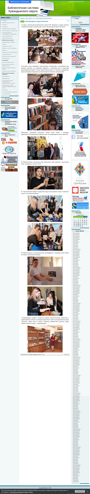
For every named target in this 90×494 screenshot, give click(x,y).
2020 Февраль (76, 364)
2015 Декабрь (76, 290)
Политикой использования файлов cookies (21, 492)
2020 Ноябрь (76, 378)
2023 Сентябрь (77, 429)
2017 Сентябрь (77, 321)
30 (80, 226)
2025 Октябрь (76, 466)
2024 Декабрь (76, 451)
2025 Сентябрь (77, 465)
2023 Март (75, 420)
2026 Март (75, 474)
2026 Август (76, 481)
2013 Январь (76, 237)
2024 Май (75, 441)
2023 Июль (75, 426)
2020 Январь (76, 363)
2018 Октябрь (76, 340)
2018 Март (75, 330)
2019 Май (75, 351)
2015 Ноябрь (76, 288)
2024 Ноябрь (76, 450)
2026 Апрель (76, 475)
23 (80, 224)
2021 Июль (75, 390)
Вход (82, 1)
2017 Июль (75, 318)
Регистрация (77, 1)
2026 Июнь (75, 478)
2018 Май (75, 333)
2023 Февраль (76, 418)
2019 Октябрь (76, 358)
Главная (71, 1)
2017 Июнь (75, 317)
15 (78, 222)
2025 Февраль (76, 454)
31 (82, 226)
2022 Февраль (76, 400)
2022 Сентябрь (77, 411)
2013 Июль (75, 246)
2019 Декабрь (76, 361)
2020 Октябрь (76, 376)
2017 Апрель (76, 314)
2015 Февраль (76, 275)
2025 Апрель (76, 457)
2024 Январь (76, 435)
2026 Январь (76, 471)
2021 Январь (76, 381)
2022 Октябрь (76, 412)
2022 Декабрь (76, 415)
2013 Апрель (76, 242)
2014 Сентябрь (77, 267)
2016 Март (75, 294)
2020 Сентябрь (77, 375)
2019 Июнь (75, 352)
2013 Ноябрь (76, 252)
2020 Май (75, 369)
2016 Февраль (76, 293)
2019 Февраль (76, 346)
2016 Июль (75, 300)
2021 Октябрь (76, 394)
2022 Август (76, 409)
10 (82, 220)
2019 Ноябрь (76, 360)
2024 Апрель (76, 439)
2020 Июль (75, 372)
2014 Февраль (76, 257)
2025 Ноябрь (76, 468)
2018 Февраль (76, 328)
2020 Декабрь (76, 379)
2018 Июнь (75, 334)
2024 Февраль (76, 436)
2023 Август (76, 427)
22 (33, 18)
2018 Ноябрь (76, 342)
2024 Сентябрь (77, 447)
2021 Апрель (76, 385)
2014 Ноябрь (76, 270)
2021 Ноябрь (76, 396)
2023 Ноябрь (76, 432)
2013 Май (75, 243)
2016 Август (76, 302)
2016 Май (75, 297)
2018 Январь (76, 327)
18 (84, 222)
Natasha (35, 354)
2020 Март (75, 366)
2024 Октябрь (76, 448)
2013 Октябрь (76, 251)
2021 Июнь (75, 388)
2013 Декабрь (76, 254)
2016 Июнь (75, 299)
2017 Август (76, 319)
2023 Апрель (76, 421)
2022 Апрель (76, 403)
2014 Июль (75, 264)
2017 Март (75, 312)
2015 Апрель (76, 278)
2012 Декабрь (76, 236)
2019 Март (75, 348)
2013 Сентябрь (77, 249)
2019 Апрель (76, 349)
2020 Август (76, 373)
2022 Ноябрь (76, 414)
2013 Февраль (76, 239)
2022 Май (75, 405)
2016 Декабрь (76, 308)
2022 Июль (75, 408)
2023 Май (75, 423)
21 (76, 224)
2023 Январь (76, 417)
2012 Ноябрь (76, 234)
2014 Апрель (76, 260)
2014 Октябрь (76, 269)
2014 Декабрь (76, 272)
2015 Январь (76, 273)
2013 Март (75, 240)
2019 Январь (76, 345)
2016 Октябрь (76, 305)
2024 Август (76, 445)
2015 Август (76, 284)
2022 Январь (76, 399)
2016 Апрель (76, 296)
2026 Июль (75, 480)
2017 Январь (76, 309)
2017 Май (75, 315)
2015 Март (75, 276)
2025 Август (76, 463)
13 (74, 222)
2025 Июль (75, 462)
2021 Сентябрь (77, 393)
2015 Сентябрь (77, 285)
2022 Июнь (75, 406)
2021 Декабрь (76, 397)
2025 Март (75, 456)
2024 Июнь (75, 442)
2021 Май (75, 387)
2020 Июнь (75, 370)
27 (74, 226)
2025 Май (75, 459)
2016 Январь (76, 291)
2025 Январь (76, 453)
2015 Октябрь (76, 287)
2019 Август (76, 355)
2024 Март (75, 438)
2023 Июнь (75, 424)
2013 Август (76, 248)
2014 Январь (76, 255)
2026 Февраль (76, 472)
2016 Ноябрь (76, 306)
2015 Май (75, 279)
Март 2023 (80, 215)
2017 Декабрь (76, 325)
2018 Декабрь (76, 343)
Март (30, 18)
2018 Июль (75, 336)
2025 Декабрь (76, 469)
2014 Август (76, 266)
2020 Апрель (76, 367)
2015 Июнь (75, 281)
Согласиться (80, 491)
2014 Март (75, 258)
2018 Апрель (76, 331)
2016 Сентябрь (77, 303)
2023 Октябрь (76, 430)
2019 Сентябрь (77, 357)
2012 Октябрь (76, 233)
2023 (26, 18)
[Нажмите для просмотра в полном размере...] (45, 63)
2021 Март (75, 384)
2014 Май (75, 261)
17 (82, 222)
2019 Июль (75, 354)
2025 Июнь (75, 460)
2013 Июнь (75, 245)
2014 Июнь (75, 263)
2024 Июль (75, 444)
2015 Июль (75, 282)
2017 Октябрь (76, 322)
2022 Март (75, 402)
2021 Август (76, 391)
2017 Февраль (76, 311)
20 (74, 224)
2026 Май (75, 477)
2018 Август (76, 337)
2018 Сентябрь (77, 339)
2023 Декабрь (76, 433)
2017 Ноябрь (76, 324)
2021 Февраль (76, 382)
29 (78, 226)
